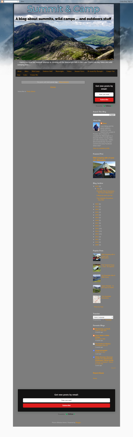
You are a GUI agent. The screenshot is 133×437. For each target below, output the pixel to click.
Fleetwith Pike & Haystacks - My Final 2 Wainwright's (106, 192)
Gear (18, 75)
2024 (97, 204)
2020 (97, 215)
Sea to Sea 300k (100, 339)
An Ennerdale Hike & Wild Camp (108, 276)
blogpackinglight (101, 350)
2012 (97, 237)
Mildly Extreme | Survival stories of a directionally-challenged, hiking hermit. (104, 358)
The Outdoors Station (103, 344)
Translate (108, 320)
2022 (97, 209)
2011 (97, 239)
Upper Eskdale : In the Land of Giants (108, 286)
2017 (97, 223)
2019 (97, 217)
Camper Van (110, 71)
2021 (97, 212)
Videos (69, 71)
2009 (97, 245)
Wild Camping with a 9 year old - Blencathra (108, 256)
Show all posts (64, 82)
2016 (97, 226)
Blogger (78, 422)
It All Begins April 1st (101, 345)
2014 (97, 231)
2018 (97, 220)
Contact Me (34, 75)
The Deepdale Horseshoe (106, 297)
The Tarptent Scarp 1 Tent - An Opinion (108, 265)
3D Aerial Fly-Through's (95, 71)
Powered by (99, 106)
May (98, 188)
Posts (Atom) (31, 91)
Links (25, 75)
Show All (113, 368)
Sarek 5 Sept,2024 (100, 330)
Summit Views (79, 71)
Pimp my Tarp (98, 307)
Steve (105, 123)
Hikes (26, 71)
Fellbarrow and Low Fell (104, 195)
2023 (97, 207)
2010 (97, 242)
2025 (97, 186)
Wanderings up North (102, 329)
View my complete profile (101, 148)
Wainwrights (60, 71)
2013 (97, 234)
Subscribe (104, 99)
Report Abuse (98, 373)
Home (20, 71)
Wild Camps (36, 71)
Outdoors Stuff (47, 71)
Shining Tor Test (100, 352)
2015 (97, 228)
